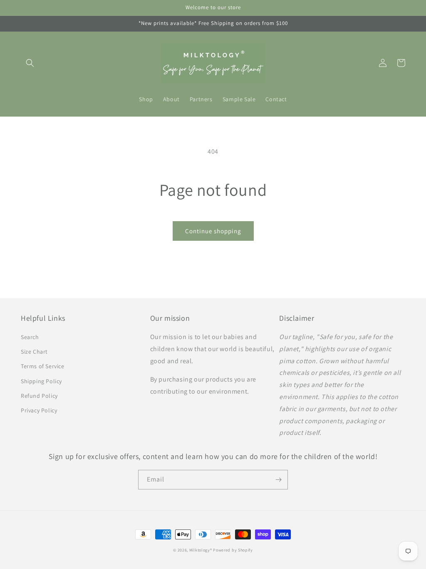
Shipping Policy (41, 381)
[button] (30, 63)
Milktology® (200, 550)
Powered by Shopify (233, 550)
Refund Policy (39, 395)
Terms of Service (42, 366)
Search (30, 337)
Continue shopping (213, 231)
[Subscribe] (278, 479)
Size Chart (34, 351)
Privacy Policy (39, 410)
